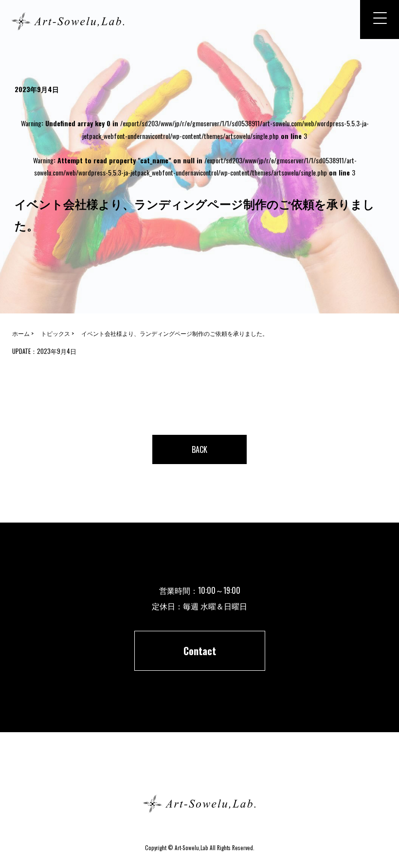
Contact (199, 650)
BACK (199, 449)
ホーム (199, 769)
